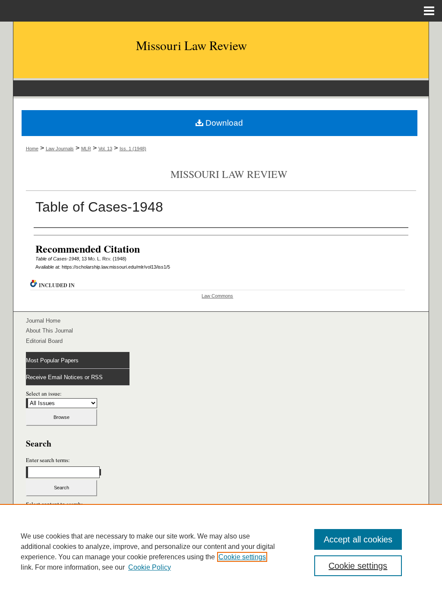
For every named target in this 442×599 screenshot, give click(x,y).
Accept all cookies (358, 539)
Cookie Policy (149, 567)
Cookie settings (242, 557)
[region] (221, 551)
